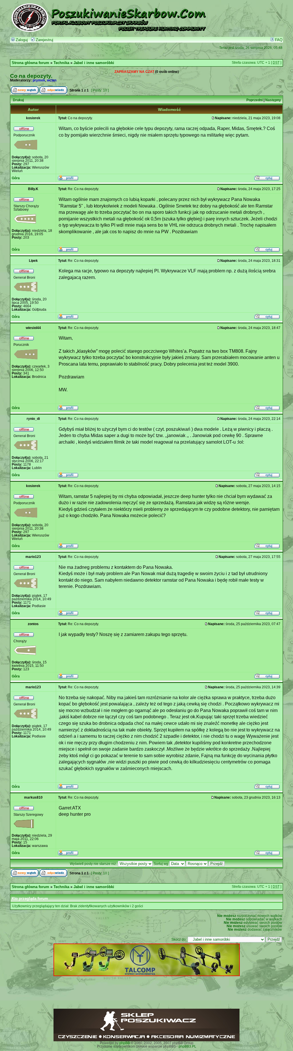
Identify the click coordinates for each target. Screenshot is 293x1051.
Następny (273, 100)
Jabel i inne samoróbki (94, 63)
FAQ (278, 40)
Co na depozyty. (31, 76)
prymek (39, 80)
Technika (61, 63)
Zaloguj (21, 40)
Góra (16, 178)
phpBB (124, 1043)
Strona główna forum (30, 63)
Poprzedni (254, 100)
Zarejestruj (44, 40)
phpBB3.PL (187, 1046)
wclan (51, 80)
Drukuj (18, 100)
